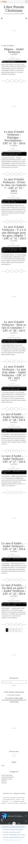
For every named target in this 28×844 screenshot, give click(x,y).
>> (20, 630)
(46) (3, 781)
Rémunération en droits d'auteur (19, 801)
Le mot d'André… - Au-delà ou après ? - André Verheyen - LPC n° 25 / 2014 (14, 589)
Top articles (18, 799)
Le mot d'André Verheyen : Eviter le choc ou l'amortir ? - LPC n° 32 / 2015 (14, 185)
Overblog (22, 793)
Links (2, 765)
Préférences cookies (23, 803)
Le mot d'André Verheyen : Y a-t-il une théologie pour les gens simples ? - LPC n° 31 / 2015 (14, 232)
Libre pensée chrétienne (16, 700)
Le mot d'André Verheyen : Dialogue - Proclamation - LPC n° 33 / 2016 (14, 137)
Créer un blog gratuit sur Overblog (9, 799)
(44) (4, 782)
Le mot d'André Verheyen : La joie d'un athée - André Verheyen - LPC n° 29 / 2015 (14, 372)
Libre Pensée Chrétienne (14, 9)
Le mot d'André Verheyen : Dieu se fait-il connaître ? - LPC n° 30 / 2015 (14, 326)
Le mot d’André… (14, 54)
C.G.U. (11, 801)
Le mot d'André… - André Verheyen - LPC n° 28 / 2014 (14, 417)
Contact (22, 799)
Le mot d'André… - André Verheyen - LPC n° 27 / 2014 (14, 458)
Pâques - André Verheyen (14, 51)
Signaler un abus (5, 801)
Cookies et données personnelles (13, 803)
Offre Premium (3, 803)
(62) (6, 779)
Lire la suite (14, 77)
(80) (6, 775)
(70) (7, 777)
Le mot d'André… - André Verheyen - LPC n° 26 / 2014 (14, 546)
